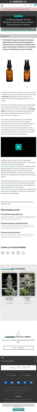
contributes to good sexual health (11, 166)
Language (9, 375)
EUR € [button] (28, 375)
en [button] (14, 375)
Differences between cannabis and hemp (15, 223)
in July (34, 92)
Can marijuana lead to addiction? (12, 214)
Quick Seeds (9, 297)
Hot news (19, 16)
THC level (29, 168)
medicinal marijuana (14, 109)
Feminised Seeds (27, 297)
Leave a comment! (18, 347)
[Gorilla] (27, 284)
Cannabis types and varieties (11, 232)
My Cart (34, 5)
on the (9, 189)
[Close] (34, 9)
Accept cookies (18, 409)
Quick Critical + (9, 298)
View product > (9, 303)
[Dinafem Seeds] (18, 1)
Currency (23, 375)
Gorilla (27, 298)
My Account (30, 5)
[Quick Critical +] (9, 284)
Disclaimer (22, 407)
